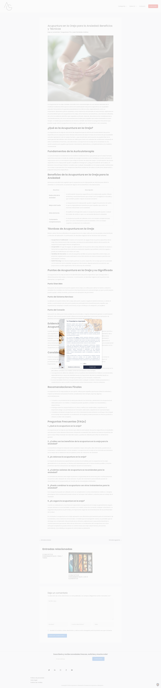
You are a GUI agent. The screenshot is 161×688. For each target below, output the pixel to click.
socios (77, 337)
